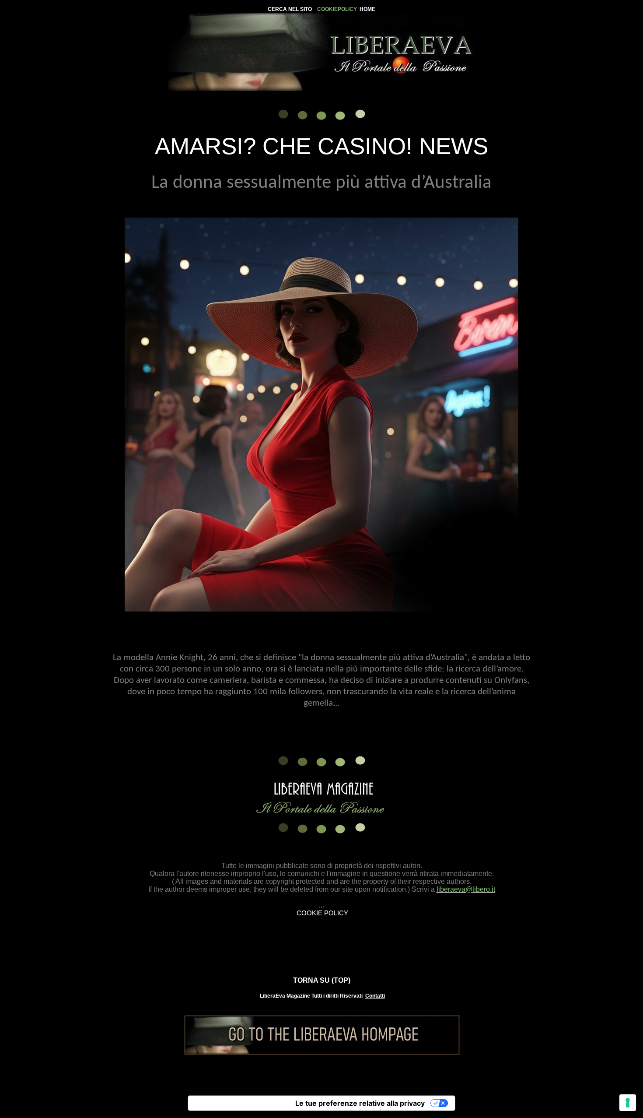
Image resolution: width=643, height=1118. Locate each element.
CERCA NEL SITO (290, 9)
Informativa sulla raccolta (238, 1103)
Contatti (375, 996)
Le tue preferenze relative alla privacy (360, 1103)
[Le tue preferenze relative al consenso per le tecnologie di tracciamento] (627, 1102)
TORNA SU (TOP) (321, 980)
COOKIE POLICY (322, 913)
